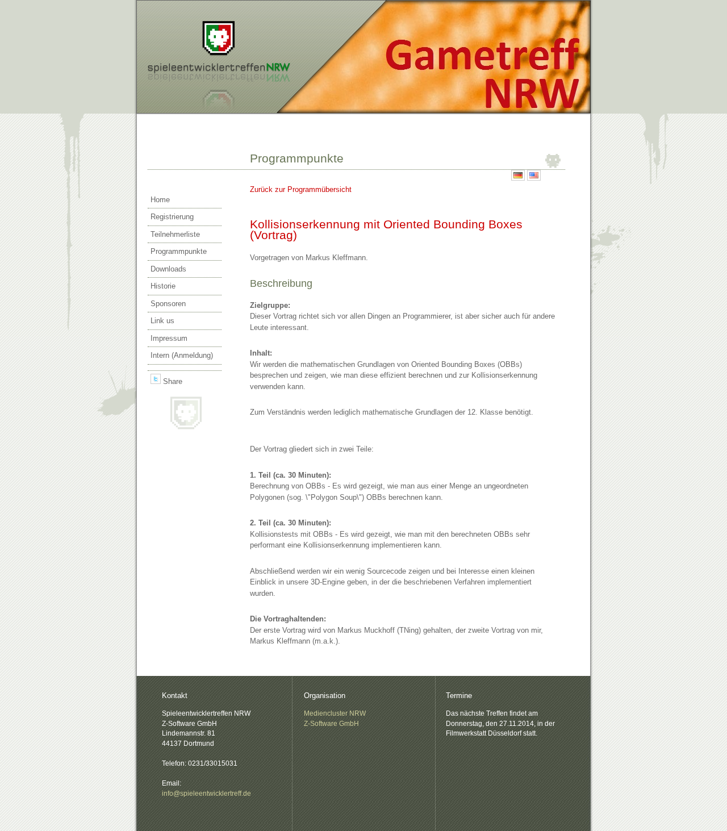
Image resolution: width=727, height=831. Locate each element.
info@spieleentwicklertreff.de (206, 793)
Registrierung (172, 216)
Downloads (168, 269)
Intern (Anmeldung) (182, 355)
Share (171, 381)
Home (160, 199)
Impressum (169, 338)
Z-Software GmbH (331, 723)
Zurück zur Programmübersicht (301, 189)
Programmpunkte (179, 251)
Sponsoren (168, 303)
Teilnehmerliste (175, 234)
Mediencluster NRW (335, 713)
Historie (163, 286)
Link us (162, 320)
